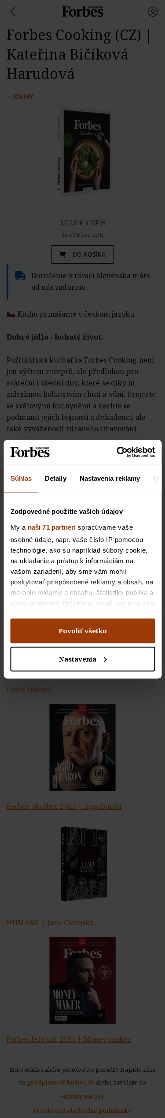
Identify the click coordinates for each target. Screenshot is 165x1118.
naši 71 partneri (52, 527)
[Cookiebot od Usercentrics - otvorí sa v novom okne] (117, 452)
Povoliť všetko (83, 631)
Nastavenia (77, 659)
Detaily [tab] (55, 478)
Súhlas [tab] (21, 478)
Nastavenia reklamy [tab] (109, 478)
